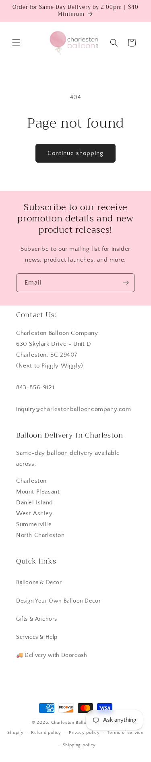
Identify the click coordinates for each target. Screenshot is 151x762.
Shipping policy (79, 745)
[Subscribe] (125, 282)
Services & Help (37, 637)
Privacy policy (84, 732)
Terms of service (125, 732)
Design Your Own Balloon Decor (58, 601)
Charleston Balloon (71, 722)
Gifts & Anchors (36, 619)
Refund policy (46, 732)
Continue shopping (75, 153)
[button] (16, 43)
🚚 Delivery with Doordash (51, 655)
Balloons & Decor (39, 582)
